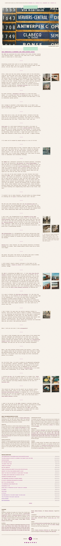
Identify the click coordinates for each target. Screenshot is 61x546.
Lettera (9, 519)
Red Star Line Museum (22, 294)
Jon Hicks (22, 527)
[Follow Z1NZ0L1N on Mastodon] (32, 543)
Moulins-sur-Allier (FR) (41, 434)
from (53, 431)
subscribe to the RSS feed (47, 445)
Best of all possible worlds (8, 482)
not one (9, 376)
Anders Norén (14, 530)
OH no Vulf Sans (42, 516)
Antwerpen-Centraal (22, 85)
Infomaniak (43, 430)
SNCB (19, 403)
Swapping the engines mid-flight (9, 476)
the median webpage (54, 524)
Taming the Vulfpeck (6, 465)
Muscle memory (5, 498)
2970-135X (54, 531)
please (32, 512)
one (2, 519)
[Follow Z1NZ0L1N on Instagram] (26, 543)
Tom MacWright (13, 528)
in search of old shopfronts (20, 427)
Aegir (8, 524)
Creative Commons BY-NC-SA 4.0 (42, 530)
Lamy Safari (7, 513)
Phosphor (33, 519)
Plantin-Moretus (6, 219)
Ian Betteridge (17, 524)
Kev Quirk (25, 530)
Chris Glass (7, 527)
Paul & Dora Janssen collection (19, 287)
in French (50, 424)
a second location (27, 127)
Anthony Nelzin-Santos (24, 417)
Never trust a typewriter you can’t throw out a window (14, 487)
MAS (5, 273)
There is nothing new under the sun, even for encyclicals (15, 469)
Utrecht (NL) (47, 435)
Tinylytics (47, 531)
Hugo (11, 520)
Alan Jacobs (27, 527)
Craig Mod (24, 528)
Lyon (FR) (37, 431)
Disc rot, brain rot (6, 467)
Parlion (4, 244)
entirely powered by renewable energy (42, 523)
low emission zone (30, 203)
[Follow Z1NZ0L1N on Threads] (36, 543)
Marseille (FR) (34, 434)
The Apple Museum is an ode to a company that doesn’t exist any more (17, 458)
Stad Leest (4, 126)
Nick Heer (18, 527)
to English (37, 426)
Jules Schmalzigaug (31, 163)
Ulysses (16, 519)
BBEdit (24, 519)
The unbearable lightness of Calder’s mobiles (12, 478)
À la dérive (4, 489)
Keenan (3, 528)
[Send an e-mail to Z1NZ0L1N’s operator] (30, 543)
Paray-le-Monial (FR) (51, 434)
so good (8, 106)
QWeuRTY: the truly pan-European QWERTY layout (13, 471)
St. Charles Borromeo (7, 222)
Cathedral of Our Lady (30, 216)
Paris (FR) (57, 434)
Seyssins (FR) (41, 435)
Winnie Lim (7, 528)
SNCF (5, 54)
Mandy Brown (23, 524)
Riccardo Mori (8, 530)
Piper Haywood (12, 527)
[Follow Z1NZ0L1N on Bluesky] (24, 543)
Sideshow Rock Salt (52, 518)
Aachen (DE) (56, 431)
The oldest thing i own (7, 463)
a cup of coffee (41, 448)
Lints (14, 196)
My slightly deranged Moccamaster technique (12, 480)
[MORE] (30, 503)
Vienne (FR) (54, 435)
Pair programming (6, 500)
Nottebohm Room (28, 367)
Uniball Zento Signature (17, 515)
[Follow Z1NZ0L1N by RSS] (34, 543)
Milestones (4, 491)
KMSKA (5, 161)
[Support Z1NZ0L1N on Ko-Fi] (28, 543)
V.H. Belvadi (11, 524)
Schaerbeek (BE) (34, 435)
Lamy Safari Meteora (7, 396)
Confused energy (5, 460)
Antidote (3, 520)
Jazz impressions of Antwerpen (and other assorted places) (15, 456)
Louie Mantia (19, 528)
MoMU (8, 175)
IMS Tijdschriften (6, 233)
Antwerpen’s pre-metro (19, 93)
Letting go (4, 493)
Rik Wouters (20, 163)
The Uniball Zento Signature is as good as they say (13, 474)
